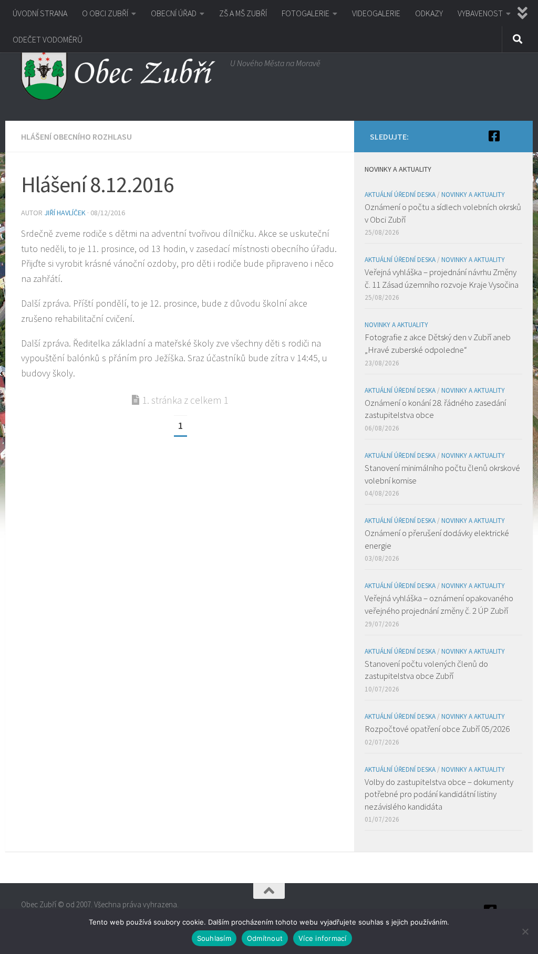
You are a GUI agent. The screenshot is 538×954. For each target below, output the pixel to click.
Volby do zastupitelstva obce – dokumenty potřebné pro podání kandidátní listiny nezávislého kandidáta (439, 794)
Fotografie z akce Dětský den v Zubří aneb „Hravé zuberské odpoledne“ (438, 343)
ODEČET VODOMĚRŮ (47, 39)
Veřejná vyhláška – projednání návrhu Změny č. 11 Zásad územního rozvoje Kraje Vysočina (442, 278)
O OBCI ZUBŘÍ (105, 13)
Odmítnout (265, 938)
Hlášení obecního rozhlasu (76, 136)
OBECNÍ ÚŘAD (173, 13)
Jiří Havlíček (65, 212)
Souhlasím (214, 938)
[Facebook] (494, 136)
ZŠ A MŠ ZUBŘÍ (243, 13)
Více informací (322, 938)
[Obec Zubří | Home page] (120, 73)
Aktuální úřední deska (400, 194)
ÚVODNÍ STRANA (40, 13)
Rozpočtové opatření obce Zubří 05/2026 (437, 729)
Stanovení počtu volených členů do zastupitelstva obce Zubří (426, 670)
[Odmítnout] (525, 931)
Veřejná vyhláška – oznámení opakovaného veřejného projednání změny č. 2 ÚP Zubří (439, 604)
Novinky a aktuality (473, 194)
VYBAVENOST (480, 13)
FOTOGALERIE (305, 13)
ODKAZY (429, 13)
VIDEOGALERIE (376, 13)
